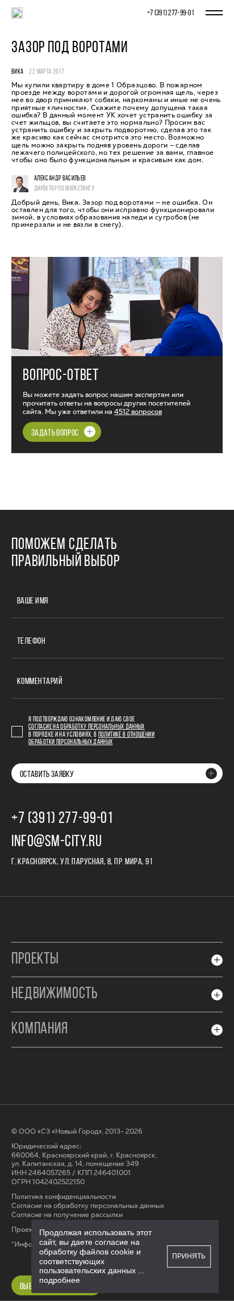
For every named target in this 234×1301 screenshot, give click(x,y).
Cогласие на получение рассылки (67, 1215)
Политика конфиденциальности (63, 1197)
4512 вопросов (138, 411)
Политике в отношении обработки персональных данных (91, 739)
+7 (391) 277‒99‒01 (170, 13)
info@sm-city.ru (56, 842)
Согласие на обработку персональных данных (86, 727)
